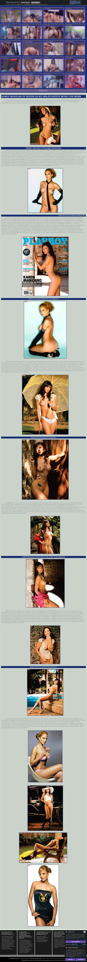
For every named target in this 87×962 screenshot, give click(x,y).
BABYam (48, 8)
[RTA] (84, 944)
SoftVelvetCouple (29, 74)
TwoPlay (27, 25)
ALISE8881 (70, 74)
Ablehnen (70, 959)
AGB (58, 958)
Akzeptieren (81, 959)
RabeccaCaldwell (7, 8)
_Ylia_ (47, 57)
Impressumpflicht (45, 958)
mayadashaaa (70, 41)
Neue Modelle (73, 1)
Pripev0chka (70, 57)
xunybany (69, 8)
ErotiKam (8, 4)
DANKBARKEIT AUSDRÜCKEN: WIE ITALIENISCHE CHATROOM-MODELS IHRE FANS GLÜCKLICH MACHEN (25, 935)
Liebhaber (72, 3)
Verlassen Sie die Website (70, 944)
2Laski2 (48, 25)
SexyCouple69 (6, 41)
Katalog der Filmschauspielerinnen (17, 4)
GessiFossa (5, 57)
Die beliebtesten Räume (75, 2)
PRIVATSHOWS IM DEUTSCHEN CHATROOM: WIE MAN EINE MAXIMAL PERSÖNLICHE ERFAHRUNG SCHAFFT (61, 934)
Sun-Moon (48, 74)
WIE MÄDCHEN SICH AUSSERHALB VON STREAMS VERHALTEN (7, 933)
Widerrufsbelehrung (63, 958)
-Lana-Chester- (6, 25)
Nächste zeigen (43, 90)
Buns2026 (69, 25)
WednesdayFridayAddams (9, 74)
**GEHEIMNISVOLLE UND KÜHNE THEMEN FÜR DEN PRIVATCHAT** (43, 933)
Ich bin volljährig (75, 941)
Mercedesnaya (28, 57)
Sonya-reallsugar (28, 41)
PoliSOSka (27, 8)
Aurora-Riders (49, 41)
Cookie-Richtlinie (53, 958)
